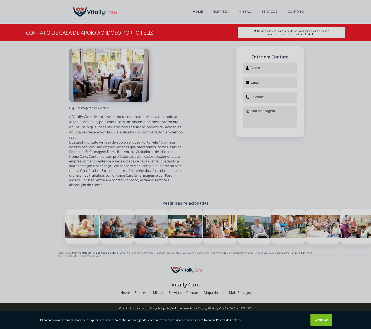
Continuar (321, 319)
